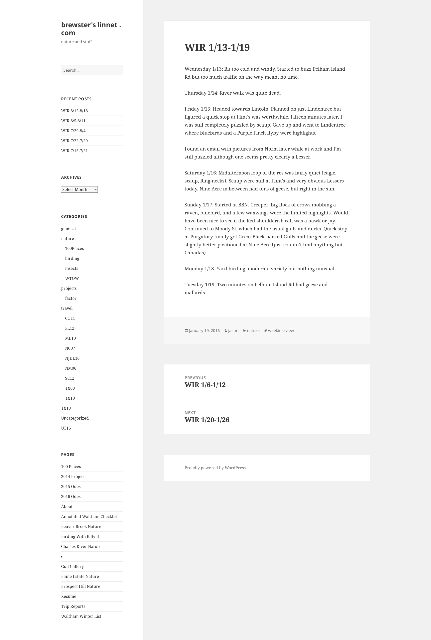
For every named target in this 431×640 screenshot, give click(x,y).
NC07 (70, 348)
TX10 (70, 398)
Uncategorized (75, 418)
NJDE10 (72, 358)
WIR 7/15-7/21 (74, 151)
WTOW (72, 278)
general (68, 228)
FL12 (69, 328)
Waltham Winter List (81, 616)
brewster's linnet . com (91, 28)
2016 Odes (71, 496)
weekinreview (281, 330)
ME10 (70, 338)
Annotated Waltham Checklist (89, 516)
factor (71, 298)
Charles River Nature (81, 546)
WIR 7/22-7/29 (74, 141)
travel (67, 308)
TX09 (70, 388)
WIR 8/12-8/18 (74, 111)
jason (233, 330)
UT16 (66, 428)
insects (71, 268)
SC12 (69, 378)
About (67, 506)
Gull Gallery (72, 566)
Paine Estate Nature (80, 576)
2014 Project (73, 476)
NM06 (70, 368)
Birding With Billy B (80, 536)
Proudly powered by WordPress (215, 468)
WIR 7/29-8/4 (73, 131)
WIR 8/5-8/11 (73, 121)
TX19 (66, 408)
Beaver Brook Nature (81, 526)
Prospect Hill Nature (80, 586)
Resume (68, 596)
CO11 (70, 318)
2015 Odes (71, 486)
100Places (74, 248)
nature (67, 238)
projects (69, 288)
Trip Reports (73, 606)
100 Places (71, 466)
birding (72, 258)
